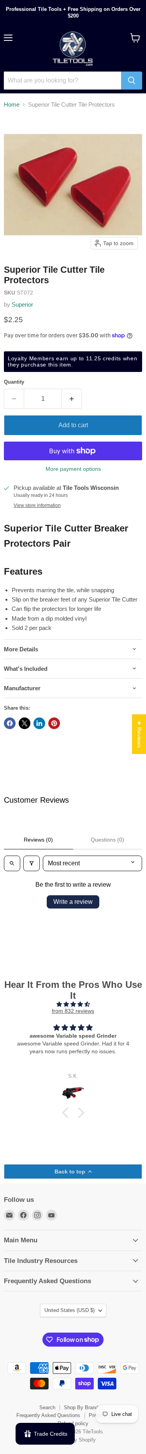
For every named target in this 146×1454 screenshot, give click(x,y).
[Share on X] (24, 723)
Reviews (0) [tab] (38, 840)
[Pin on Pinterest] (54, 723)
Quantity (14, 382)
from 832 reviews (73, 1011)
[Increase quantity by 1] (72, 399)
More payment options (73, 469)
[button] (67, 1112)
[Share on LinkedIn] (39, 723)
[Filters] (31, 863)
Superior (22, 304)
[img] (73, 1004)
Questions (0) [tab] (107, 840)
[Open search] (12, 863)
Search (47, 1407)
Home (11, 104)
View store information (37, 505)
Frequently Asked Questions (48, 1415)
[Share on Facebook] (10, 723)
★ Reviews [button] (139, 733)
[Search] (131, 80)
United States (69, 1310)
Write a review (73, 901)
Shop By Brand (81, 1407)
